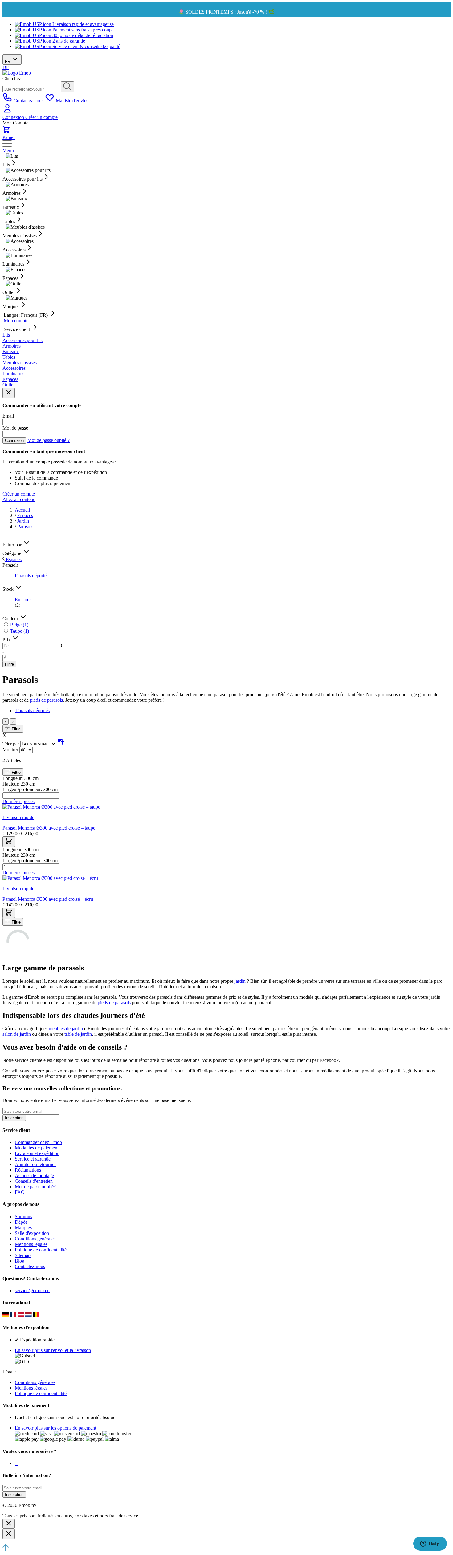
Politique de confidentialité (41, 1249)
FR (8, 61)
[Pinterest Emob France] (17, 1463)
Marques (23, 1227)
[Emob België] (36, 1315)
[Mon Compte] (7, 111)
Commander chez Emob (38, 1142)
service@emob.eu (32, 1290)
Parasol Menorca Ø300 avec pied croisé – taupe (48, 828)
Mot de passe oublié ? (48, 440)
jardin (240, 981)
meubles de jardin (66, 1028)
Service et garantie (33, 1158)
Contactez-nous (30, 1266)
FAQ (20, 1192)
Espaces (25, 515)
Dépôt (21, 1222)
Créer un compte (41, 117)
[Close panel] (8, 393)
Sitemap (23, 1255)
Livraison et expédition (37, 1153)
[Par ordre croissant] (61, 743)
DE (5, 67)
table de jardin (78, 1034)
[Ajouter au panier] (8, 841)
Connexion (13, 117)
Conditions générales (35, 1238)
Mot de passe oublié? (35, 1186)
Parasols (25, 526)
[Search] (67, 86)
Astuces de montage (34, 1175)
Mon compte (16, 320)
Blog (19, 1260)
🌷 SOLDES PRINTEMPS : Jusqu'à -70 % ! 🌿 (226, 11)
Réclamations (28, 1170)
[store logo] (16, 73)
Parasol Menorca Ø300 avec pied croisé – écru (47, 899)
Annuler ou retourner (35, 1164)
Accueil (22, 509)
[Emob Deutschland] (6, 1315)
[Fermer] (8, 1524)
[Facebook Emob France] (15, 1463)
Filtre (9, 664)
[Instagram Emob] (16, 1463)
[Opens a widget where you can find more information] (430, 1544)
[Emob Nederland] (29, 1315)
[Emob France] (14, 1315)
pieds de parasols (46, 700)
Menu (8, 150)
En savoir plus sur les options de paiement (55, 1428)
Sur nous (23, 1216)
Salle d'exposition (32, 1233)
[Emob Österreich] (21, 1315)
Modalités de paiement (37, 1147)
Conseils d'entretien (34, 1181)
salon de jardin (16, 1034)
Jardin (23, 521)
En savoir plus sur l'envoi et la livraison (53, 1350)
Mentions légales (31, 1244)
